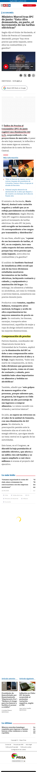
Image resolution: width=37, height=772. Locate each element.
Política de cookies (26, 747)
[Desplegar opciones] (32, 66)
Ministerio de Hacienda (11, 498)
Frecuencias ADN (18, 744)
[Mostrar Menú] (2, 5)
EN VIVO (29, 5)
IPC (28, 495)
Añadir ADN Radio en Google (16, 88)
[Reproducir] (5, 66)
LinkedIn (29, 75)
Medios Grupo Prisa (18, 761)
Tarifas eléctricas (17, 495)
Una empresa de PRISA (18, 756)
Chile (6, 495)
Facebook (21, 75)
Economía (8, 13)
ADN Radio (7, 5)
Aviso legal (29, 744)
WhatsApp (33, 75)
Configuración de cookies (18, 749)
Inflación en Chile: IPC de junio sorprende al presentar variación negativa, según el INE (27, 699)
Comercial (8, 744)
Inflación (25, 498)
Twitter (25, 75)
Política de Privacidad (12, 747)
